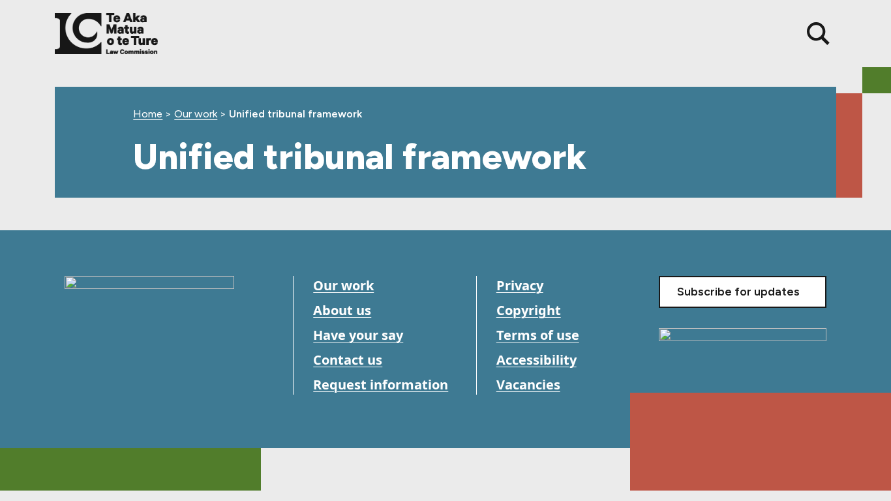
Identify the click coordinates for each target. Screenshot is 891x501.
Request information (380, 384)
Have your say (358, 335)
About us (342, 310)
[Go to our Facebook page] (76, 384)
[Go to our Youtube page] (105, 384)
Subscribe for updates (738, 291)
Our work (195, 114)
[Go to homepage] (149, 310)
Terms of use (537, 335)
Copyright (528, 310)
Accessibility (536, 360)
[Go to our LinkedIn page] (134, 384)
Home (147, 114)
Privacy (519, 285)
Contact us (347, 360)
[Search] (818, 34)
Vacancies (528, 384)
